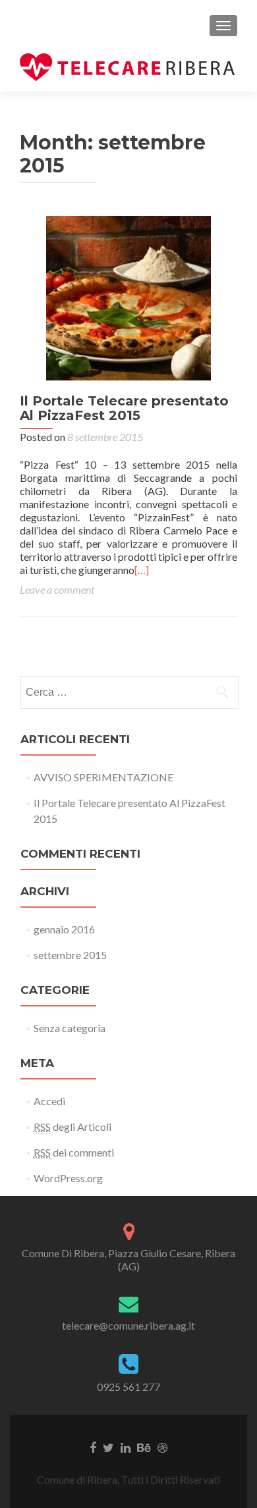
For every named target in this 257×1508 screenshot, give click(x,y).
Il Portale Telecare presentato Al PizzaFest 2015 (124, 408)
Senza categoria (69, 1028)
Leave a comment (57, 589)
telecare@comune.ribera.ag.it (128, 1325)
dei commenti (74, 1152)
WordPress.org (68, 1178)
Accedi (49, 1101)
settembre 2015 (70, 955)
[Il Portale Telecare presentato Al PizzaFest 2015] (128, 296)
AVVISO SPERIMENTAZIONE (103, 777)
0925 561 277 (128, 1386)
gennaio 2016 (64, 929)
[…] (141, 569)
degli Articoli (72, 1126)
